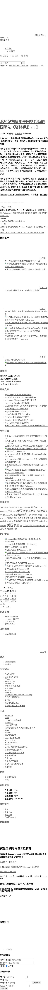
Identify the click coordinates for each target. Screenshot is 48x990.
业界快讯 (34, 66)
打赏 (8, 207)
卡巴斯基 (34, 515)
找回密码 (24, 56)
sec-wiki (8, 690)
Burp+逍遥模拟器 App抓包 (15, 412)
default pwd (9, 723)
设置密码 (3, 986)
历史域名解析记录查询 (14, 750)
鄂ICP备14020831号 (8, 872)
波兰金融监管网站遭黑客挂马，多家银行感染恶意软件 (22, 227)
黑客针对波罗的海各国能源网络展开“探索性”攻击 (25, 270)
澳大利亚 (10, 521)
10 (11, 596)
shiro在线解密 (10, 735)
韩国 (8, 529)
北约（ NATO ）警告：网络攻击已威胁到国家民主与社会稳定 (26, 311)
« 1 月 (2, 607)
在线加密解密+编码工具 (14, 753)
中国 (10, 511)
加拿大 (8, 515)
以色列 (15, 511)
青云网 (43, 652)
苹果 (21, 526)
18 (13, 599)
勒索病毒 (13, 515)
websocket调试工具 (12, 738)
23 (8, 601)
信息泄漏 (30, 511)
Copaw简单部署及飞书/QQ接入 (17, 414)
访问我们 (4, 862)
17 (11, 599)
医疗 (29, 515)
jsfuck (7, 730)
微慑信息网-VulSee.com (18, 66)
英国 (16, 525)
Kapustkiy (27, 507)
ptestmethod (9, 688)
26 (15, 601)
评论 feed (8, 815)
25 (13, 601)
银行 (4, 529)
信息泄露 (40, 511)
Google (22, 507)
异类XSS (8, 758)
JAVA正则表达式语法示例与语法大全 (20, 728)
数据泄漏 (29, 518)
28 (4, 604)
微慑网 (12, 51)
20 (1, 601)
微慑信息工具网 (11, 761)
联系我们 (13, 862)
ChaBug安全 (10, 674)
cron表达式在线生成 (13, 720)
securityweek (7, 195)
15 (6, 599)
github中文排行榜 (12, 619)
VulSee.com (36, 507)
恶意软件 (21, 518)
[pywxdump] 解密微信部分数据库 (18, 395)
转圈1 (7, 780)
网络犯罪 (42, 521)
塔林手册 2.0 (20, 221)
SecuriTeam (9, 692)
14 (4, 599)
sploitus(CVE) (10, 624)
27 (1, 604)
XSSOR (8, 744)
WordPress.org (10, 817)
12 (15, 596)
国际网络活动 (9, 221)
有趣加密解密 (10, 777)
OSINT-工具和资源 (12, 686)
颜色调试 (8, 767)
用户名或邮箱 (5, 960)
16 (8, 599)
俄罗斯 (21, 510)
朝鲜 (43, 518)
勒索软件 (22, 514)
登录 (6, 809)
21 (4, 601)
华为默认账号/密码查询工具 (16, 747)
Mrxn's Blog (9, 683)
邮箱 (2, 980)
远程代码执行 (29, 525)
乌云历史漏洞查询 (12, 697)
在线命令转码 (10, 756)
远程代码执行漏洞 (40, 526)
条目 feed (8, 812)
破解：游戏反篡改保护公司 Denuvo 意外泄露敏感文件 (22, 233)
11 (13, 596)
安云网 (7, 700)
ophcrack (8, 732)
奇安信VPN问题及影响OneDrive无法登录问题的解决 (26, 426)
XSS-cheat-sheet (11, 742)
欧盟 (5, 521)
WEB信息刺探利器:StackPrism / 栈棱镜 (20, 397)
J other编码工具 (11, 725)
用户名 (3, 977)
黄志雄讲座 (20, 195)
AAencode (9, 716)
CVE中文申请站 (11, 677)
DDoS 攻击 (13, 507)
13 (1, 599)
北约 (2, 221)
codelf (7, 718)
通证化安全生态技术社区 (15, 706)
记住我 (10, 966)
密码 (10, 963)
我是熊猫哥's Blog (12, 703)
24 (11, 601)
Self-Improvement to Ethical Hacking (18, 695)
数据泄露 (37, 518)
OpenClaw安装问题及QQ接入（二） (19, 420)
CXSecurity (9, 679)
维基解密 (18, 521)
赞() (2, 207)
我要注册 (14, 56)
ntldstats (8, 664)
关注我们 (8, 49)
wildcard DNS (10, 740)
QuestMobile (9, 621)
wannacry (3, 511)
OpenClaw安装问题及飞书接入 (17, 417)
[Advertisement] (24, 92)
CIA (1, 507)
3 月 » (8, 607)
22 (6, 601)
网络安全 (26, 521)
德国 (15, 518)
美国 (10, 525)
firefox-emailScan (11, 617)
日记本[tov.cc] (10, 634)
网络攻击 (35, 521)
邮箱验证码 (4, 983)
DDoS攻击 (6, 507)
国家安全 (41, 515)
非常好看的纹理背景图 (14, 764)
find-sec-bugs (10, 681)
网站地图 (35, 867)
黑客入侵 (13, 529)
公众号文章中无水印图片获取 (17, 423)
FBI (19, 507)
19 (15, 599)
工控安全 (4, 518)
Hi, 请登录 (4, 56)
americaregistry (10, 662)
